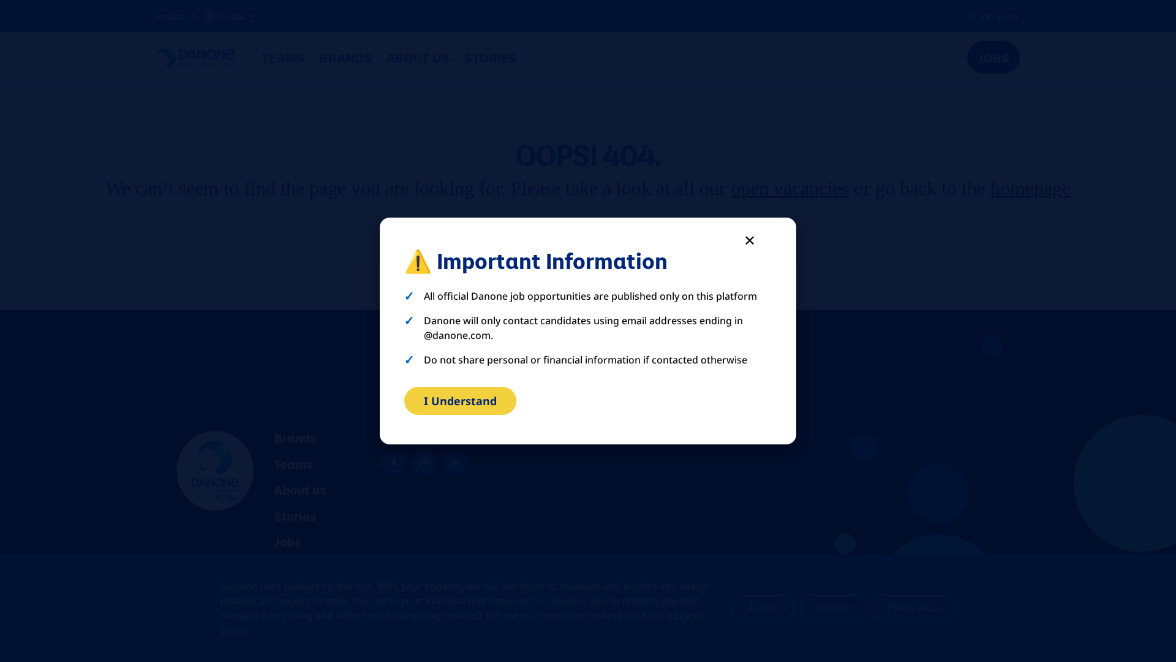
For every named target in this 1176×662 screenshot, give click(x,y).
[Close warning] (749, 239)
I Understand (460, 401)
